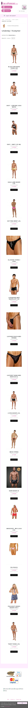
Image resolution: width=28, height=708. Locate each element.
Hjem (3, 19)
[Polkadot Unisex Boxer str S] (14, 592)
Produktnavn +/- (12, 35)
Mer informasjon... (8, 706)
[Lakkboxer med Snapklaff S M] (14, 284)
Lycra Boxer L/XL (14, 413)
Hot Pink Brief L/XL (14, 221)
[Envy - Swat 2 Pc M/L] (14, 127)
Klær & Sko (8, 19)
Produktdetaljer (14, 74)
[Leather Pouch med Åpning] (14, 320)
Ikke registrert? (13, 15)
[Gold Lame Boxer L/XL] (14, 168)
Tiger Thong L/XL (14, 644)
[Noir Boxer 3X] (14, 477)
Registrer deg (18, 699)
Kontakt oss (13, 699)
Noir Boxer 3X (14, 490)
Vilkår (8, 699)
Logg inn (7, 15)
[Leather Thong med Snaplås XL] (14, 359)
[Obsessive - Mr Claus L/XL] (14, 511)
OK (22, 703)
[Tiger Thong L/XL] (14, 630)
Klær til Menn (15, 19)
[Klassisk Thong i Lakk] (14, 245)
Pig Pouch (14, 567)
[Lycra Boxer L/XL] (14, 399)
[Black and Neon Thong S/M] (14, 53)
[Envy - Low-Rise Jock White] (14, 88)
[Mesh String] (14, 438)
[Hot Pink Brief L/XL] (14, 207)
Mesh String (14, 452)
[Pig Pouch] (14, 549)
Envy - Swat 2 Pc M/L (14, 144)
